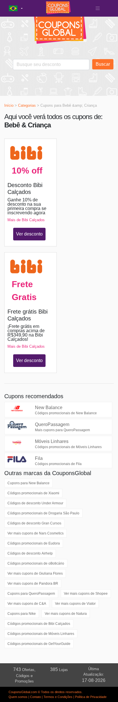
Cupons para (28, 483)
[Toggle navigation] (97, 8)
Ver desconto (29, 234)
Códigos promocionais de (33, 493)
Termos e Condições (58, 697)
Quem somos (18, 697)
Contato (35, 697)
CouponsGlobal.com (23, 692)
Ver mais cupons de (35, 533)
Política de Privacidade (91, 697)
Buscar (103, 64)
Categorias (27, 105)
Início (8, 105)
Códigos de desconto (35, 503)
